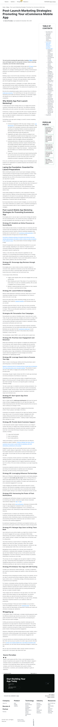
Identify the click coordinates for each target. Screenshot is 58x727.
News (38, 708)
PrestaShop (27, 707)
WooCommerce (28, 704)
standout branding (19, 301)
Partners (4, 711)
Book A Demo (53, 1)
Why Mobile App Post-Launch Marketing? (49, 33)
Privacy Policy (21, 719)
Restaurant (39, 712)
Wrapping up (48, 114)
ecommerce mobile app (24, 329)
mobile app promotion (8, 92)
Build (15, 703)
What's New (50, 711)
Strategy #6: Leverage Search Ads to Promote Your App (50, 80)
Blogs (8, 7)
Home (4, 7)
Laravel (26, 711)
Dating (38, 707)
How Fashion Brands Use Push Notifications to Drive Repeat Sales (49, 130)
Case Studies (51, 706)
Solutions (13, 1)
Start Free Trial (47, 683)
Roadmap (50, 712)
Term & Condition (21, 721)
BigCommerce (28, 710)
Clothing (38, 706)
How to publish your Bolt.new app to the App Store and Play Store (48, 139)
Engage (15, 704)
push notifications (19, 504)
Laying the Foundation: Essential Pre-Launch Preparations (49, 38)
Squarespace (28, 714)
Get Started (46, 1)
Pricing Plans (19, 1)
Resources (25, 1)
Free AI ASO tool (51, 703)
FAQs (49, 707)
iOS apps (31, 66)
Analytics (16, 706)
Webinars (50, 710)
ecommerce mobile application (26, 233)
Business (38, 703)
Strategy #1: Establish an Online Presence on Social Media (50, 52)
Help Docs (50, 708)
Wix (26, 715)
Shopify (27, 706)
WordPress (27, 703)
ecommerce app (25, 605)
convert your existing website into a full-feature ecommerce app (21, 642)
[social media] (33, 719)
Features (6, 1)
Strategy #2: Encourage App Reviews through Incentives (51, 59)
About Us (5, 703)
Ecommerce (39, 704)
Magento (27, 708)
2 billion (30, 60)
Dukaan (27, 712)
